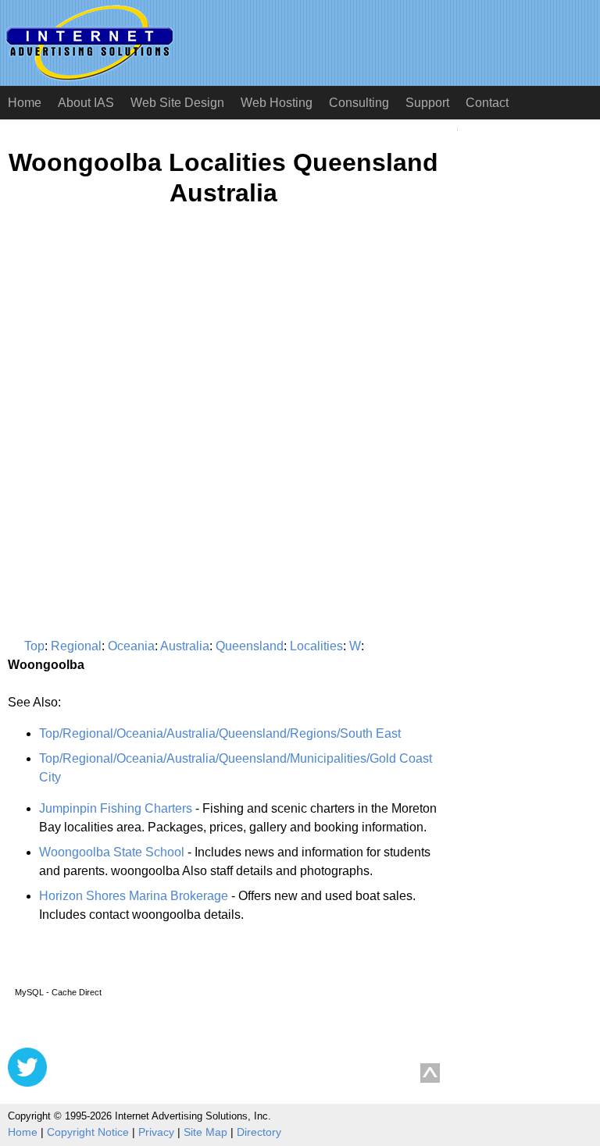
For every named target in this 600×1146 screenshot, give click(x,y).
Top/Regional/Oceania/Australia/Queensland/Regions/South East (220, 733)
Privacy (156, 1132)
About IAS (86, 102)
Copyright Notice (88, 1132)
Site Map (205, 1132)
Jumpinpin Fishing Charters (115, 808)
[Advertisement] (139, 371)
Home (24, 102)
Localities (316, 646)
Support (427, 102)
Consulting (359, 102)
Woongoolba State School (111, 852)
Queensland (250, 646)
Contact (487, 102)
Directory (259, 1132)
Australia (184, 646)
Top (34, 646)
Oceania (131, 646)
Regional (76, 646)
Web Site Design (177, 102)
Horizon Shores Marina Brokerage (133, 895)
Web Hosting (276, 102)
